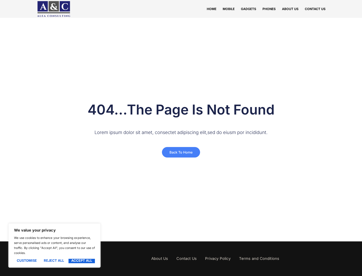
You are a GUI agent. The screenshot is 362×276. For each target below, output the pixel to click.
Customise (27, 261)
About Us (290, 9)
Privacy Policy (218, 258)
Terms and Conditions (259, 258)
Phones (269, 9)
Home (211, 9)
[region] (54, 245)
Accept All (81, 261)
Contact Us (315, 9)
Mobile (229, 9)
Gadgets (248, 9)
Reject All (54, 261)
